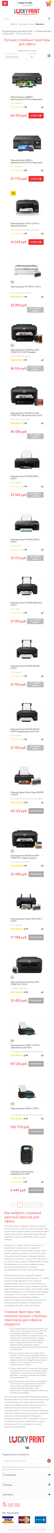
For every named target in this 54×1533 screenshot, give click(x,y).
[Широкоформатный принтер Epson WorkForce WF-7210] (12, 345)
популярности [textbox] (11, 56)
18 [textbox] (31, 56)
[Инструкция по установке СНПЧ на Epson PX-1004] (12, 282)
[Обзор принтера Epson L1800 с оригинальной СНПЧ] (12, 1040)
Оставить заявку (35, 309)
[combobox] (12, 57)
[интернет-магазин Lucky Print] (27, 11)
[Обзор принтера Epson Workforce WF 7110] (12, 977)
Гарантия (14, 24)
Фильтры (49, 56)
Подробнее (36, 810)
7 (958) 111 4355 (24, 3)
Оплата (31, 24)
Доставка (23, 24)
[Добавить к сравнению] (42, 107)
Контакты (40, 24)
